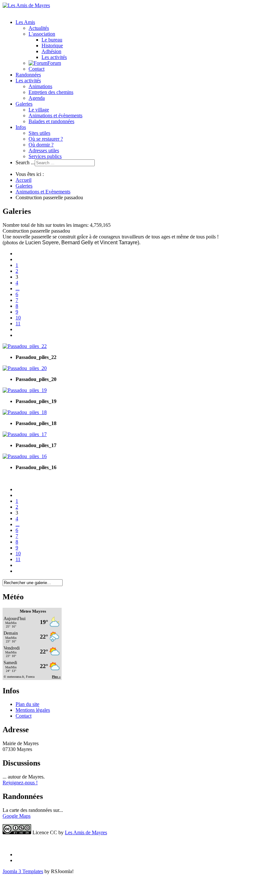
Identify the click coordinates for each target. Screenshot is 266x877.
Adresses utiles (44, 150)
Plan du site (27, 704)
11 (18, 323)
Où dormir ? (41, 144)
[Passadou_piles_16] (25, 456)
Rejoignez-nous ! (20, 782)
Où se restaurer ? (46, 139)
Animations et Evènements (43, 191)
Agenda (37, 98)
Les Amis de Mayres (86, 832)
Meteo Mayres (33, 611)
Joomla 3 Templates (23, 871)
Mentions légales (33, 710)
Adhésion (51, 51)
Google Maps (16, 816)
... (17, 288)
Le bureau (52, 39)
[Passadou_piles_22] (25, 346)
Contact (36, 69)
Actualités (39, 28)
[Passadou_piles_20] (25, 368)
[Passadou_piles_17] (25, 434)
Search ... (25, 162)
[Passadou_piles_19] (25, 390)
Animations (40, 86)
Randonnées (28, 74)
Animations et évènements (55, 115)
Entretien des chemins (51, 92)
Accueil (23, 180)
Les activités (54, 57)
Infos (21, 127)
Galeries (24, 104)
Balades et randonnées (51, 121)
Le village (39, 109)
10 (18, 317)
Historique (52, 45)
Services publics (45, 156)
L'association (42, 34)
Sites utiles (39, 133)
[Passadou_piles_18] (25, 412)
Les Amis (25, 22)
